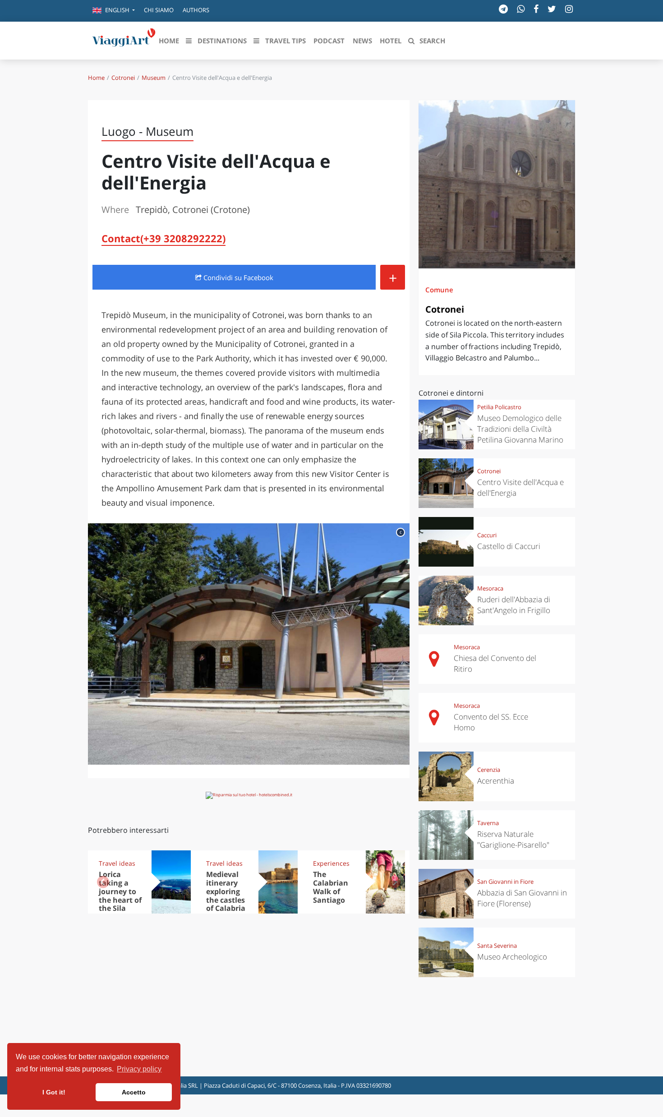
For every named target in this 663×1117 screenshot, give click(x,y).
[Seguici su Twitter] (551, 9)
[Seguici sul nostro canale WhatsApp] (521, 9)
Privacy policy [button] (139, 1069)
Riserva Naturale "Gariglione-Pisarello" (513, 839)
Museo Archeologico (512, 956)
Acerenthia (495, 780)
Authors (196, 10)
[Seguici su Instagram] (569, 9)
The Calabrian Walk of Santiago (330, 887)
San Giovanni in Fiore (505, 881)
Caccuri (487, 535)
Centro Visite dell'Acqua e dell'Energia (520, 487)
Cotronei (123, 78)
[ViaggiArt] (124, 39)
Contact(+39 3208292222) (163, 238)
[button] (113, 11)
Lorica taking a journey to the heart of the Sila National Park (120, 899)
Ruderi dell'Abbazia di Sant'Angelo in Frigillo (513, 604)
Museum (154, 78)
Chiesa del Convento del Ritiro (495, 663)
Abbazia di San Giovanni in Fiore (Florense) (522, 898)
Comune (439, 289)
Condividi (237, 277)
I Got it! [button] (53, 1092)
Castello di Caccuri (508, 546)
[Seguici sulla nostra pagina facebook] (536, 9)
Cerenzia (488, 770)
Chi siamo (159, 10)
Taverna (488, 823)
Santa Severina (497, 946)
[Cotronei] (497, 184)
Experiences (331, 863)
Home (96, 78)
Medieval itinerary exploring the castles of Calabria (225, 891)
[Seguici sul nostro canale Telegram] (503, 9)
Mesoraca (490, 588)
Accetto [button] (134, 1092)
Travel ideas (117, 863)
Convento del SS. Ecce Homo (491, 722)
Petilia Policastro (499, 407)
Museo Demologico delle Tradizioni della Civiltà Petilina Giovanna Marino (520, 429)
